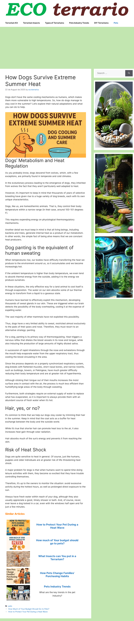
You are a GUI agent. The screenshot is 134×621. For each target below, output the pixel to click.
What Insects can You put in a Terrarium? (57, 558)
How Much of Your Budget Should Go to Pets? (28, 609)
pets (10, 606)
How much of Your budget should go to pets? (57, 542)
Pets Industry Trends (57, 586)
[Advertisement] (67, 46)
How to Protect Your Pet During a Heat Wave (57, 526)
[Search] (129, 73)
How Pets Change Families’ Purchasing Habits (57, 574)
